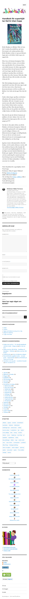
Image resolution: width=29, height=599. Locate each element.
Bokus (14, 177)
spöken (4, 450)
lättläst (12, 440)
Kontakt (4, 592)
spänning (22, 447)
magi (16, 440)
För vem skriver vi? (10, 362)
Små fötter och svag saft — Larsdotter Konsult (14, 361)
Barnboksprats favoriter (9, 547)
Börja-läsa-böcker (9, 387)
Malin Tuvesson (7, 212)
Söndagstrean (6, 405)
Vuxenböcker (8, 400)
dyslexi (22, 430)
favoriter (20, 432)
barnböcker (5, 425)
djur (18, 430)
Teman (5, 409)
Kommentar (5, 234)
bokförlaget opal (6, 427)
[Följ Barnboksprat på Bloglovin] (14, 579)
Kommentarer (7, 564)
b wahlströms (13, 430)
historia (4, 435)
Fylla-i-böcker (8, 390)
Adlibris (19, 177)
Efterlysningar (7, 379)
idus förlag (19, 435)
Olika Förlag (5, 445)
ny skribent (23, 442)
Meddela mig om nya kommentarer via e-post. (11, 277)
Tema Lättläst (21, 450)
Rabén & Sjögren (12, 173)
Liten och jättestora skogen (19, 354)
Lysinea (5, 329)
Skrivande (6, 404)
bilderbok (11, 425)
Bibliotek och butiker (8, 374)
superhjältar (4, 218)
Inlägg (5, 562)
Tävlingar (5, 407)
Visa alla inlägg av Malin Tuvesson (15, 207)
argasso (9, 422)
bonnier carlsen (6, 430)
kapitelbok (5, 437)
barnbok (14, 422)
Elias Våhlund (15, 214)
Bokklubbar (6, 377)
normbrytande (16, 442)
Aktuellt (5, 372)
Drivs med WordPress (15, 596)
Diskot (5, 327)
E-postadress (6, 261)
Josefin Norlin (7, 354)
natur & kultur (9, 442)
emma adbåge (6, 432)
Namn (4, 254)
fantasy (15, 432)
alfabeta (4, 422)
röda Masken (23, 217)
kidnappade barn (10, 217)
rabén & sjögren (15, 447)
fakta (11, 432)
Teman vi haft (6, 550)
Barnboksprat (5, 596)
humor (8, 435)
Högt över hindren (8, 332)
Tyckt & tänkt (6, 410)
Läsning (5, 382)
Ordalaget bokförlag (13, 445)
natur (4, 442)
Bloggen (5, 376)
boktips (19, 427)
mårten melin (21, 440)
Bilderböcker (8, 385)
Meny (24, 5)
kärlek (17, 437)
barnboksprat (20, 422)
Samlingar (7, 394)
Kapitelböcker (19, 212)
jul (23, 435)
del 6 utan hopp (9, 214)
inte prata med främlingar (12, 215)
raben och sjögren (16, 217)
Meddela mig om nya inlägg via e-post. (9, 280)
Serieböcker (8, 395)
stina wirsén (9, 450)
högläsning (13, 435)
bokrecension (14, 427)
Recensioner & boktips (9, 384)
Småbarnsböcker (9, 397)
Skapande (5, 402)
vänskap (4, 452)
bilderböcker (17, 425)
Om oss (4, 585)
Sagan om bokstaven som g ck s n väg (12, 331)
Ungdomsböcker (9, 399)
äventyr (9, 452)
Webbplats (5, 268)
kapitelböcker (11, 437)
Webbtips (5, 412)
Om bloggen (5, 589)
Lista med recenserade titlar (10, 549)
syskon (15, 450)
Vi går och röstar (7, 334)
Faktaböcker (8, 389)
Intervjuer (6, 381)
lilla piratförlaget (6, 440)
